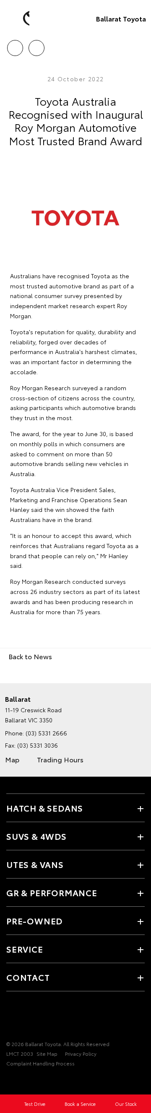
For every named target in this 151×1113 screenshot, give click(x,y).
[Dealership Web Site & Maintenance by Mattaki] (22, 1080)
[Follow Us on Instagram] (25, 1017)
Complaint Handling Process (40, 1063)
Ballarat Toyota (121, 18)
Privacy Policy (80, 1053)
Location (36, 45)
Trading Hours (60, 759)
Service (24, 949)
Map (12, 759)
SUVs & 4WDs (36, 836)
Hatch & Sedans (44, 808)
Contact (28, 977)
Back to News (30, 656)
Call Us (15, 45)
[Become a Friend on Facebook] (11, 1017)
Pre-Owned (34, 921)
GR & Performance (51, 892)
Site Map (46, 1053)
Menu (139, 45)
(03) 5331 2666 (46, 733)
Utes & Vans (35, 864)
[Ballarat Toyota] (18, 18)
